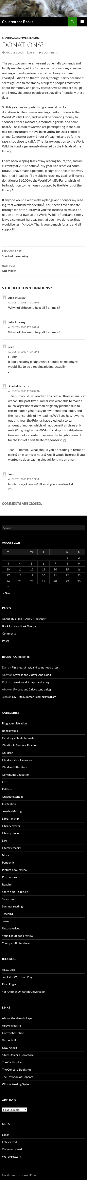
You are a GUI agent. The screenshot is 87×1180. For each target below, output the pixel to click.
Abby (32, 52)
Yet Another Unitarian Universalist (23, 991)
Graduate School (12, 796)
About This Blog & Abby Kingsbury (24, 619)
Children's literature (14, 767)
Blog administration (14, 723)
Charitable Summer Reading (21, 37)
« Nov (6, 593)
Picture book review (14, 869)
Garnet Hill (9, 1040)
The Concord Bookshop (17, 1069)
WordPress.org (11, 1156)
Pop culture (9, 877)
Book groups (10, 730)
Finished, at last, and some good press (35, 667)
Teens (5, 921)
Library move (10, 833)
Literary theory (11, 848)
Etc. (4, 782)
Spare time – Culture (15, 891)
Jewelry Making (12, 811)
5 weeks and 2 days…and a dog (32, 674)
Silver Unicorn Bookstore (18, 1055)
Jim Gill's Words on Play (17, 977)
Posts (5, 640)
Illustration (9, 804)
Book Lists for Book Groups (19, 626)
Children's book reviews (17, 760)
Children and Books (17, 21)
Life (4, 840)
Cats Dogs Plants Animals (18, 738)
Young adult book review (17, 935)
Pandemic (8, 862)
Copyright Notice (13, 1033)
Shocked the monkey (15, 254)
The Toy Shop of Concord (18, 1077)
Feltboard (8, 789)
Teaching (7, 913)
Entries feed (9, 1142)
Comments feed (12, 1149)
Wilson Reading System (16, 1084)
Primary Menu (82, 21)
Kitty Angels (9, 1047)
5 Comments (50, 52)
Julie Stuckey (16, 297)
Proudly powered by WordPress (19, 1175)
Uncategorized (11, 928)
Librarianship (10, 818)
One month (9, 268)
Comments (9, 633)
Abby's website (11, 1025)
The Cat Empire (11, 1062)
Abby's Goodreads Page (17, 1018)
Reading (7, 884)
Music (6, 855)
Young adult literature (16, 943)
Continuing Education (16, 774)
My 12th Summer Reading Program (34, 696)
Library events (11, 826)
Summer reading (12, 906)
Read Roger (9, 984)
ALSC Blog (8, 969)
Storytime (8, 899)
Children (7, 752)
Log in (6, 1134)
